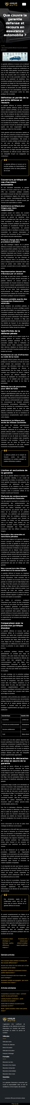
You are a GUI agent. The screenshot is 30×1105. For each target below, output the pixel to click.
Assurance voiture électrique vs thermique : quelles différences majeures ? (8, 943)
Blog (4, 45)
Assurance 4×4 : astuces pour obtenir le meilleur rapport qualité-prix (22, 942)
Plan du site (15, 1104)
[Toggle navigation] (24, 4)
